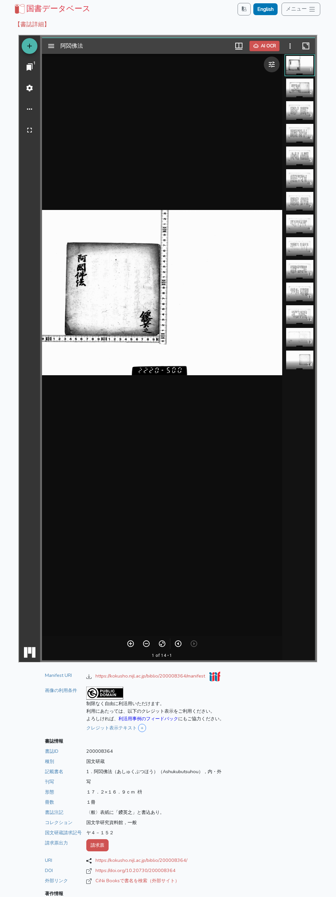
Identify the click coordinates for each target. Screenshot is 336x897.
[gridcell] (52, 8)
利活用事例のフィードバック (148, 718)
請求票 (97, 845)
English (265, 9)
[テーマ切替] (244, 9)
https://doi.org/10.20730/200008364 (135, 870)
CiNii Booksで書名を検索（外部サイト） (137, 880)
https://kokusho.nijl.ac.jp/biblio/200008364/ (141, 860)
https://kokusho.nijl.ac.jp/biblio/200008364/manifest (150, 676)
